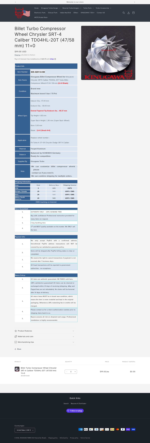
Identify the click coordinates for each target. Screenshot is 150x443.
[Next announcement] (134, 2)
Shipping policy (53, 438)
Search (66, 403)
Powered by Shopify (40, 438)
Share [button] (19, 349)
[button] (50, 8)
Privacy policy (74, 438)
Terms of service (85, 438)
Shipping (17, 55)
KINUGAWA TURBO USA (27, 438)
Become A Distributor (78, 403)
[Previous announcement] (15, 2)
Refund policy (64, 438)
